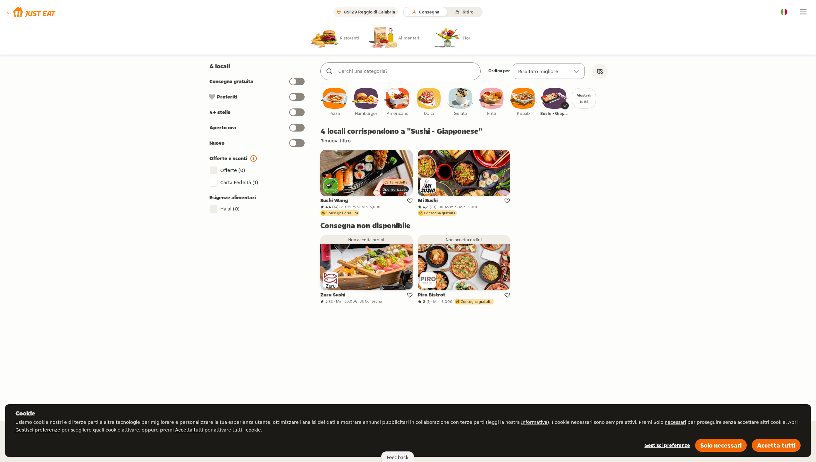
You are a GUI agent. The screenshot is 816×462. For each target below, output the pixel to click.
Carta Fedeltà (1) (239, 182)
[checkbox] (334, 102)
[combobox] (406, 71)
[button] (30, 12)
